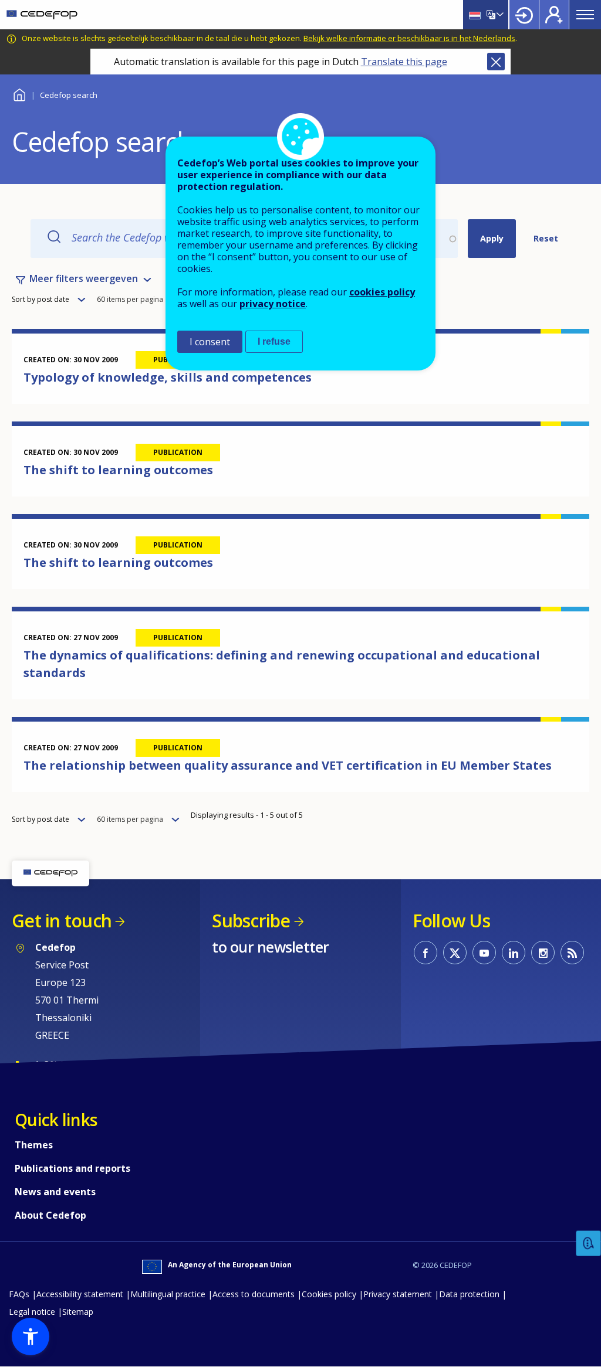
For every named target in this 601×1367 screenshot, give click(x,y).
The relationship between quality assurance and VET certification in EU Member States (287, 765)
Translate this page (404, 61)
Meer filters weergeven (83, 278)
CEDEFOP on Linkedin (513, 952)
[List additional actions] (498, 14)
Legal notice (32, 1311)
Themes (34, 1144)
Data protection (469, 1294)
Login (524, 14)
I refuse (274, 341)
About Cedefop (50, 1215)
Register (554, 14)
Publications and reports (72, 1168)
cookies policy (382, 291)
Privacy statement (397, 1294)
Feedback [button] (588, 1243)
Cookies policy (329, 1294)
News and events (55, 1191)
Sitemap (77, 1311)
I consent (210, 341)
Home (19, 93)
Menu (585, 14)
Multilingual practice (167, 1294)
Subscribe (251, 921)
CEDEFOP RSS (572, 952)
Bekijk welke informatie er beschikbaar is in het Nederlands (409, 38)
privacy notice (272, 303)
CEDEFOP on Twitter (455, 952)
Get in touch (62, 921)
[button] (30, 1336)
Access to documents (253, 1294)
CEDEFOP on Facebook (425, 952)
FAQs (19, 1294)
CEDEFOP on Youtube (484, 952)
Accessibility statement (79, 1294)
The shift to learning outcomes (118, 470)
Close (496, 61)
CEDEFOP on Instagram (543, 952)
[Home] (42, 14)
